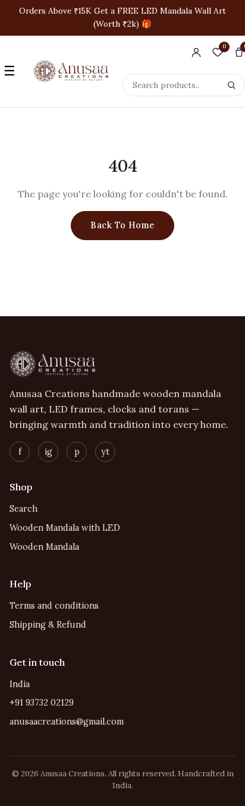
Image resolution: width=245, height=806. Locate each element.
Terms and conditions (54, 605)
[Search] (231, 85)
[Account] (196, 52)
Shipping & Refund (48, 624)
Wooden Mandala (44, 546)
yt (105, 451)
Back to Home (122, 225)
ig (48, 451)
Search (23, 508)
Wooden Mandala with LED (65, 527)
